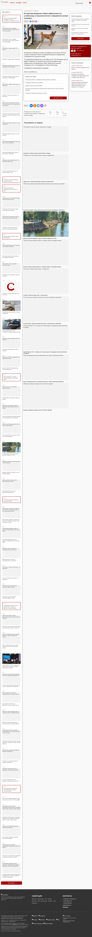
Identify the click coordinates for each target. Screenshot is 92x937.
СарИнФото (34, 903)
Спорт (54, 901)
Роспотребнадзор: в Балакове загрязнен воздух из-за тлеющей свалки (79, 33)
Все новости (6, 12)
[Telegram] (34, 21)
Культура (50, 901)
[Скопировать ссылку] (38, 21)
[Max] (72, 51)
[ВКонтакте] (30, 21)
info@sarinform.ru (76, 55)
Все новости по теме (58, 97)
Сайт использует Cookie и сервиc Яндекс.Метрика (10, 930)
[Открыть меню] (90, 3)
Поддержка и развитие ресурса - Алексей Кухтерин (69, 921)
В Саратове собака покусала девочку (34, 82)
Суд (46, 898)
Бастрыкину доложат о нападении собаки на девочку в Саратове (40, 79)
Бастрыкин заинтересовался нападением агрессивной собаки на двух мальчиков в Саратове (44, 89)
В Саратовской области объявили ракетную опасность (80, 25)
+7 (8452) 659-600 (67, 903)
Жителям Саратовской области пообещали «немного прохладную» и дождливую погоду (80, 20)
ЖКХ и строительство (42, 901)
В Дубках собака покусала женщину (33, 85)
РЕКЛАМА (65, 907)
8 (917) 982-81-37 (80, 50)
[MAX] (36, 21)
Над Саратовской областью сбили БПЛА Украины (79, 29)
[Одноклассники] (32, 21)
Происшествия (40, 898)
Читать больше (80, 38)
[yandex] (37, 923)
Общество (36, 10)
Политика (50, 898)
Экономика (34, 901)
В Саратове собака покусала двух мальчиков (36, 93)
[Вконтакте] (42, 920)
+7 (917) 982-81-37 (67, 901)
